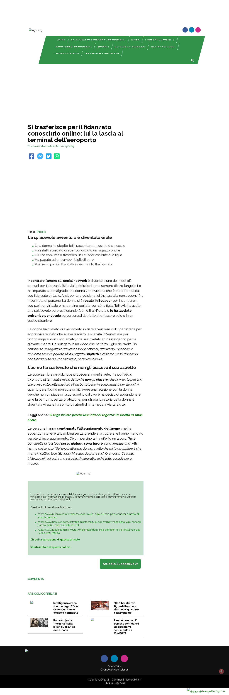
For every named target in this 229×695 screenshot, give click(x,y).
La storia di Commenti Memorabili (98, 39)
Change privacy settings (114, 669)
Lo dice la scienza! (130, 46)
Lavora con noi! (66, 53)
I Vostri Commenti (160, 39)
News (135, 39)
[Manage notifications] (221, 671)
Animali (103, 46)
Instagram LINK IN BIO (102, 53)
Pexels (41, 231)
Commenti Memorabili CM (43, 146)
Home (61, 39)
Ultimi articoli (163, 46)
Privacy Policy (114, 666)
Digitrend (213, 691)
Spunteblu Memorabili (73, 46)
